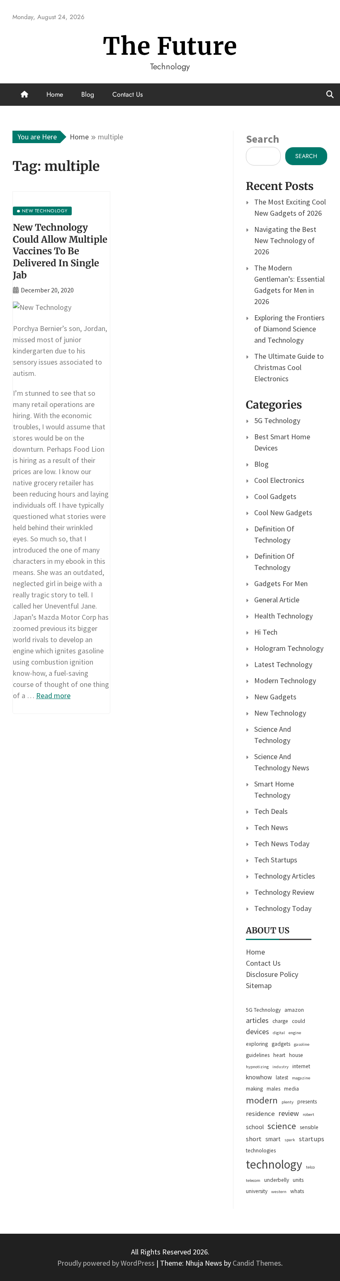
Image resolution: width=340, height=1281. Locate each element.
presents (307, 1101)
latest (282, 1077)
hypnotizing (257, 1066)
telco (310, 1167)
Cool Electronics (279, 480)
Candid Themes (257, 1263)
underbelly (276, 1180)
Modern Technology (285, 680)
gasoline (301, 1044)
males (273, 1088)
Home (54, 94)
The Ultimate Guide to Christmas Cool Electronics (289, 367)
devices (257, 1031)
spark (289, 1139)
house (296, 1055)
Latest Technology (283, 664)
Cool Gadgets (275, 496)
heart (279, 1055)
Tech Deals (271, 811)
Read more (53, 695)
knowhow (259, 1077)
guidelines (258, 1055)
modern (262, 1100)
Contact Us (127, 94)
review (289, 1113)
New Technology (280, 713)
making (254, 1088)
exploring (257, 1043)
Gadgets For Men (281, 583)
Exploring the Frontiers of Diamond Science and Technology (289, 329)
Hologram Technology (288, 648)
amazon (294, 1009)
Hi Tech (265, 632)
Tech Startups (275, 860)
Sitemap (259, 985)
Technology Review (284, 892)
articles (257, 1020)
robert (308, 1114)
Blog (87, 94)
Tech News (271, 827)
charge (280, 1021)
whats (297, 1191)
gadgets (281, 1043)
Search (262, 139)
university (256, 1191)
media (291, 1088)
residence (260, 1113)
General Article (276, 599)
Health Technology (283, 616)
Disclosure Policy (272, 974)
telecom (253, 1180)
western (279, 1191)
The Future (170, 46)
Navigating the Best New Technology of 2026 (285, 240)
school (255, 1127)
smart (273, 1139)
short (254, 1139)
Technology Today (282, 908)
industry (280, 1066)
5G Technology (277, 420)
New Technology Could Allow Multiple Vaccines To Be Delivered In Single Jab (60, 251)
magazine (301, 1078)
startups (311, 1139)
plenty (288, 1102)
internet (301, 1066)
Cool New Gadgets (283, 512)
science (281, 1126)
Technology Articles (284, 876)
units (298, 1180)
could (298, 1021)
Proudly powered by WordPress (106, 1263)
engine (295, 1032)
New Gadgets (275, 696)
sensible (309, 1127)
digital (279, 1032)
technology (274, 1164)
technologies (261, 1150)
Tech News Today (281, 843)
